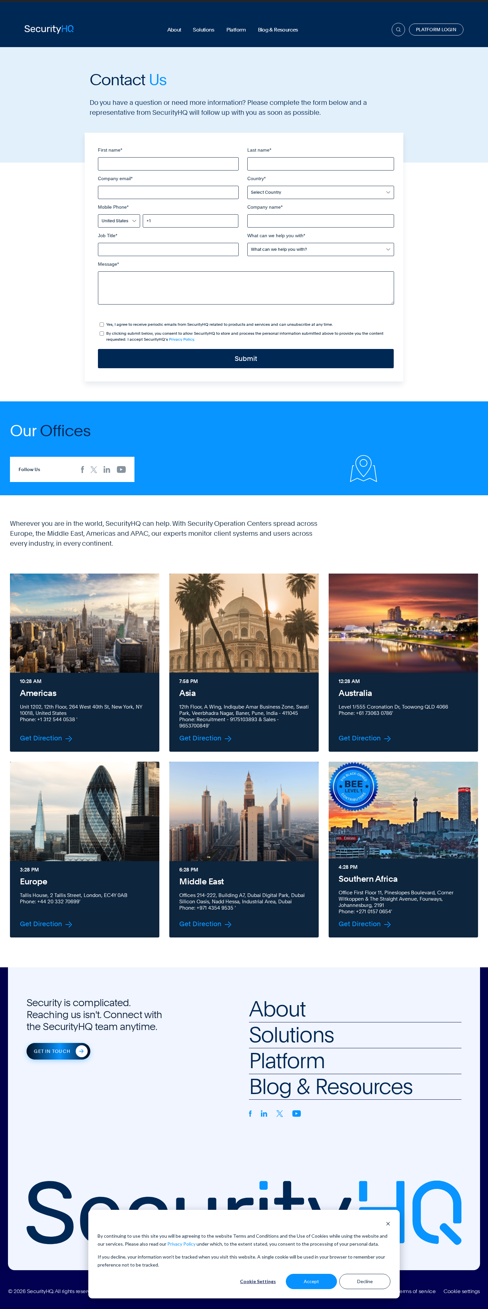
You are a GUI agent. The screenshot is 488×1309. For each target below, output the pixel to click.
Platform (236, 30)
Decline (365, 1281)
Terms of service (416, 1291)
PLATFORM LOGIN (436, 29)
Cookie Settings (258, 1281)
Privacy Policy (181, 1244)
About (174, 30)
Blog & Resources (278, 30)
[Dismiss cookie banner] (388, 1223)
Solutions (203, 30)
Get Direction (42, 739)
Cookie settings (462, 1291)
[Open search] (398, 29)
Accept (311, 1281)
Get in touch (52, 1051)
